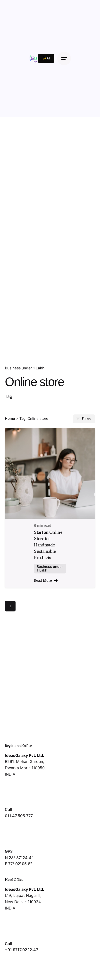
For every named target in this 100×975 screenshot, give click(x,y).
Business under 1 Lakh (24, 368)
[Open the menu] (64, 58)
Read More (43, 580)
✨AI (46, 58)
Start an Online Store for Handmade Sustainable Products (48, 544)
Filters (86, 419)
